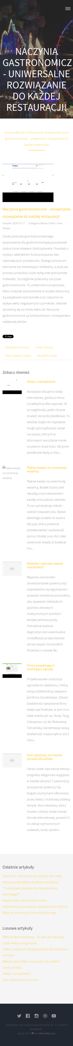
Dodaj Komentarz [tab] (17, 347)
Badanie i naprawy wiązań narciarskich (45, 565)
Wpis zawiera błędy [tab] (18, 355)
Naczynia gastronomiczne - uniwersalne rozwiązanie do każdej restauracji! (37, 138)
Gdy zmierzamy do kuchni (20, 979)
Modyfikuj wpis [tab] (47, 355)
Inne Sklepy (45, 132)
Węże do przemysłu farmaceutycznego (30, 912)
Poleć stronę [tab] (44, 347)
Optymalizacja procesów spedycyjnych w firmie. (35, 906)
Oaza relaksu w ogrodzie (19, 943)
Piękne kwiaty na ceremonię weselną (47, 469)
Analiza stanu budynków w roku (25, 900)
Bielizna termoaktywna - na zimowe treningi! (33, 937)
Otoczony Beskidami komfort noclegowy (31, 882)
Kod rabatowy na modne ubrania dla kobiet (44, 757)
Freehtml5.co (46, 1033)
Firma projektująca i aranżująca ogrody (41, 667)
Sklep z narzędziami (41, 381)
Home (8, 132)
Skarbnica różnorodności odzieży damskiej (32, 876)
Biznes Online (25, 132)
